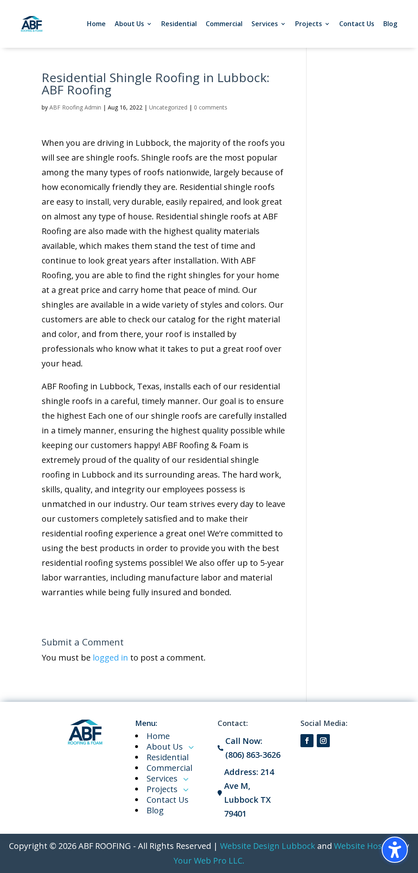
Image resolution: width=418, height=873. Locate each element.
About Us (129, 23)
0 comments (210, 107)
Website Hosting (366, 845)
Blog (390, 23)
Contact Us (356, 23)
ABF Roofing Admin (75, 107)
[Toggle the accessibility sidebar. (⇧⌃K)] (395, 850)
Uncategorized (168, 107)
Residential (179, 23)
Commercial (224, 23)
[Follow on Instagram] (323, 740)
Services (264, 23)
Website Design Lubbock (267, 845)
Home (96, 23)
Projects (308, 23)
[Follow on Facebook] (307, 740)
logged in (110, 657)
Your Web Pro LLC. (209, 860)
